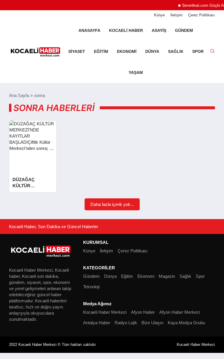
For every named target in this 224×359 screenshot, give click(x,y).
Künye (159, 15)
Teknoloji (91, 286)
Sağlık (175, 51)
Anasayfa (89, 30)
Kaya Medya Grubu (186, 322)
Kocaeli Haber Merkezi (105, 312)
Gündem (184, 30)
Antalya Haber (96, 322)
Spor (198, 51)
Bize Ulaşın (152, 322)
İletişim (176, 15)
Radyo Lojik (126, 322)
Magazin (167, 276)
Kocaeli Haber (126, 30)
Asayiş (159, 30)
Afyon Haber (143, 312)
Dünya (152, 51)
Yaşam (136, 72)
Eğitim (101, 51)
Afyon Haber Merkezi (179, 312)
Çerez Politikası (201, 15)
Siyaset (76, 51)
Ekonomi (126, 51)
